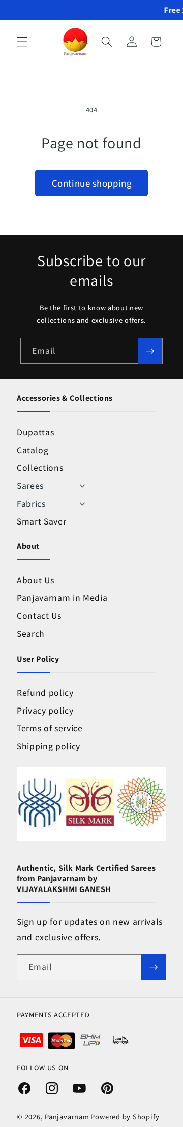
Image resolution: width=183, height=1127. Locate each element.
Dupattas (35, 432)
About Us (35, 580)
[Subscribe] (150, 351)
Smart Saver (41, 521)
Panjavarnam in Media (62, 598)
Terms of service (50, 728)
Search (31, 633)
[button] (22, 42)
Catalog (33, 450)
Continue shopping (91, 183)
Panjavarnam (67, 1116)
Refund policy (45, 692)
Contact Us (39, 615)
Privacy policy (45, 710)
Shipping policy (48, 746)
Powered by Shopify (124, 1116)
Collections (40, 468)
